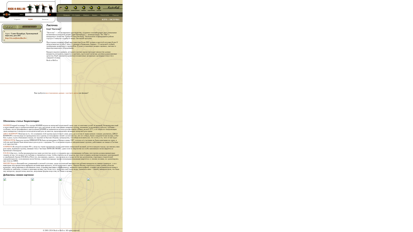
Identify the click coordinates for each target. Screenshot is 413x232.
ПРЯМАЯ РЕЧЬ (9, 140)
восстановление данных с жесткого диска (62, 93)
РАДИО (30, 19)
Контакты (45, 19)
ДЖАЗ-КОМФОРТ (10, 134)
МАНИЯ (6, 125)
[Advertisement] (61, 87)
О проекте (17, 19)
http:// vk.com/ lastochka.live (15, 38)
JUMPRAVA (7, 147)
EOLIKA (6, 153)
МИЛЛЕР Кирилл (10, 163)
